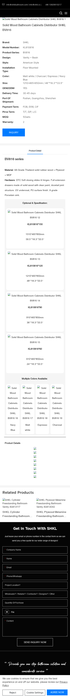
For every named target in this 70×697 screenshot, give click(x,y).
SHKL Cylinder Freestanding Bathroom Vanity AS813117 (16, 514)
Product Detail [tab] (35, 151)
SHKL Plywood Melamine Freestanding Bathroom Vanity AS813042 (51, 514)
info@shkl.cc (35, 5)
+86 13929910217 (53, 5)
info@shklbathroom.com (17, 5)
